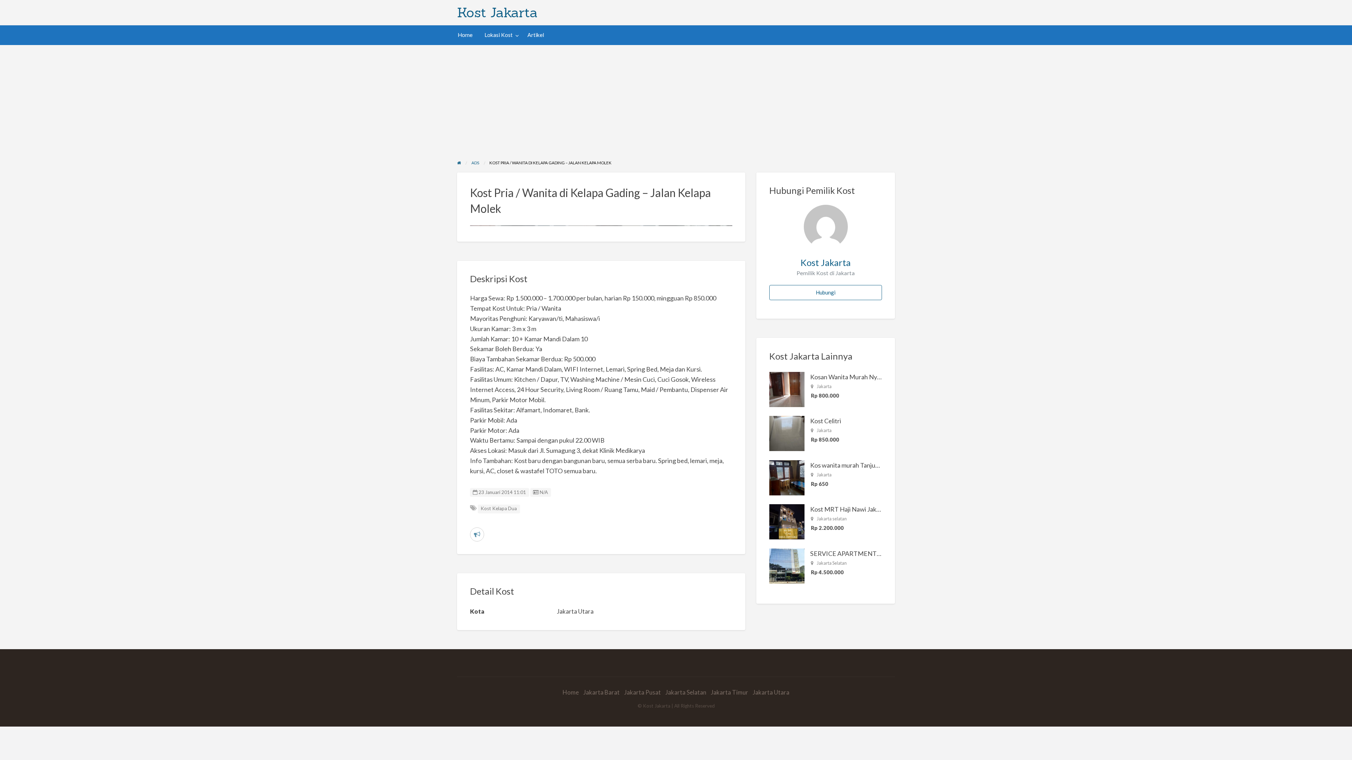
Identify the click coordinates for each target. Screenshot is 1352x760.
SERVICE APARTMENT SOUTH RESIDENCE (873, 553)
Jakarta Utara (771, 692)
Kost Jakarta (497, 12)
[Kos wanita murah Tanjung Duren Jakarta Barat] (787, 477)
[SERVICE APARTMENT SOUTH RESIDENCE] (787, 565)
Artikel (535, 35)
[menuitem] (465, 35)
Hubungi (825, 292)
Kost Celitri (825, 421)
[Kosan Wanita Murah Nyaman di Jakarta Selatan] (787, 389)
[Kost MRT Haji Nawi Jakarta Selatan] (787, 521)
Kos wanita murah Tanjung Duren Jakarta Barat (874, 465)
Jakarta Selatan (685, 692)
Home (465, 35)
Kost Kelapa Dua (499, 508)
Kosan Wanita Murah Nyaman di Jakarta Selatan (875, 377)
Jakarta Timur (729, 692)
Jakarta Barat (601, 692)
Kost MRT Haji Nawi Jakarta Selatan (859, 509)
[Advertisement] (676, 98)
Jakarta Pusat (642, 692)
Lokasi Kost (498, 35)
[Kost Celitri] (787, 433)
